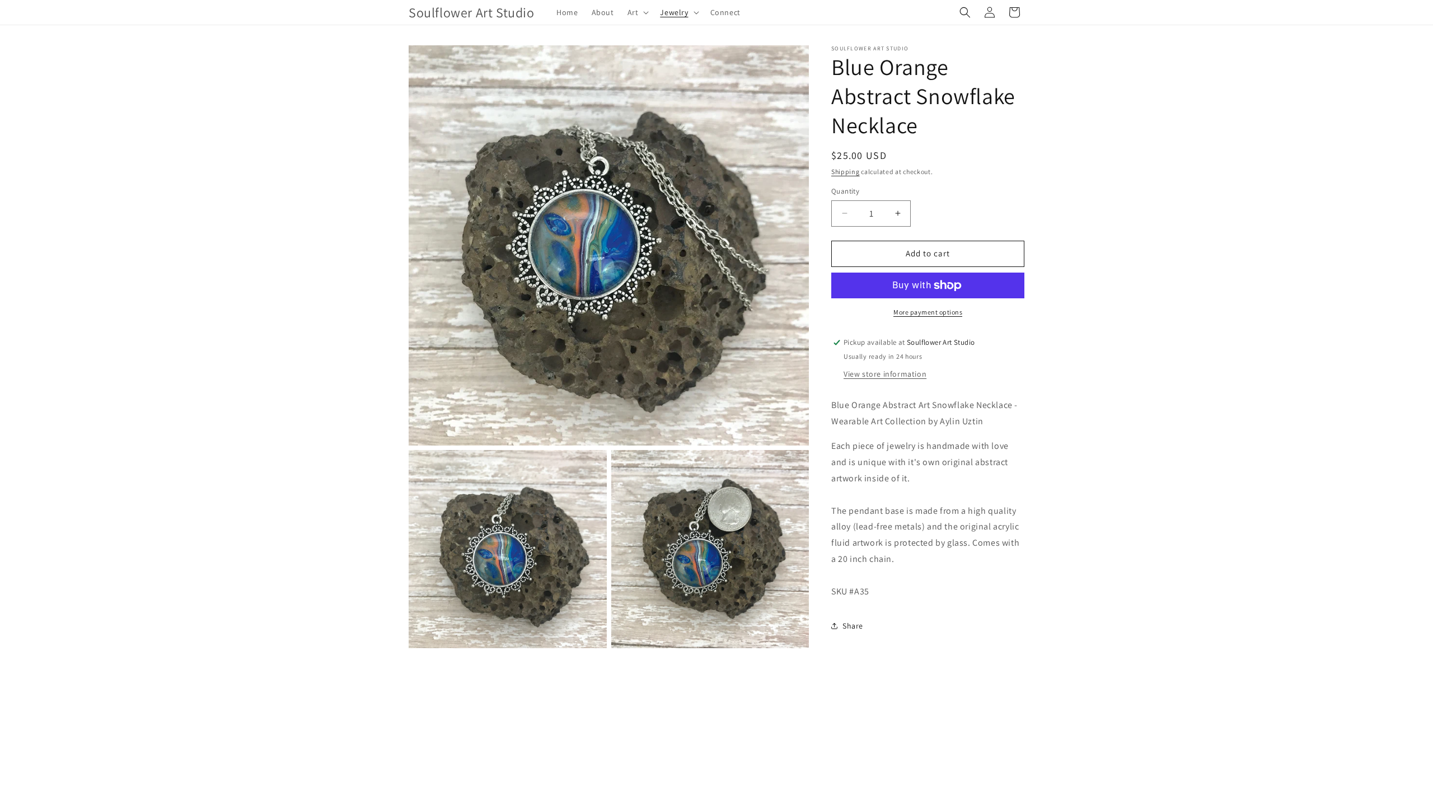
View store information (885, 374)
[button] (637, 12)
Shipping (845, 171)
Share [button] (852, 626)
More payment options (927, 312)
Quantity (845, 191)
